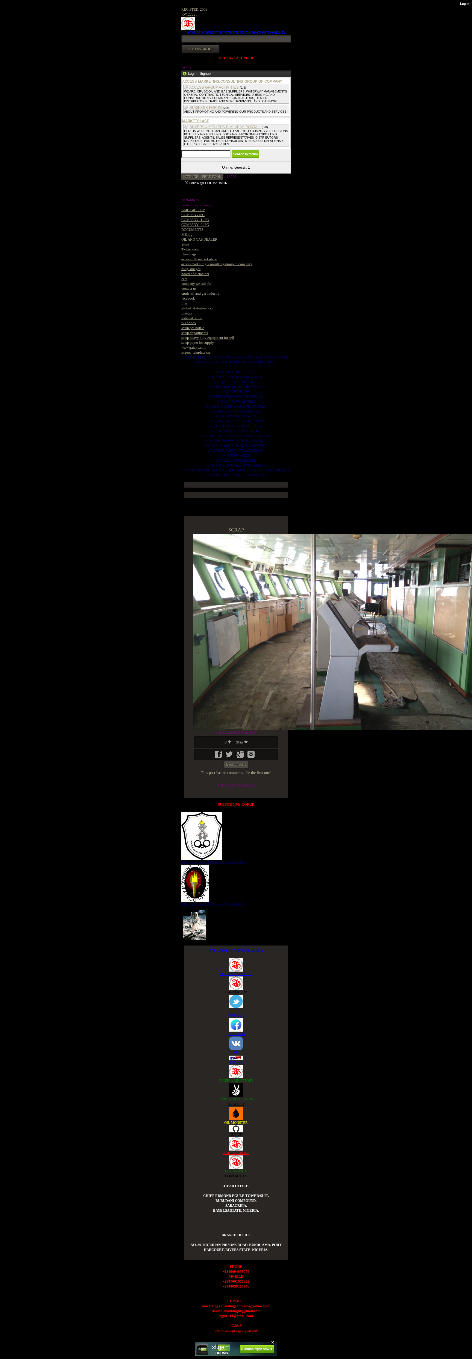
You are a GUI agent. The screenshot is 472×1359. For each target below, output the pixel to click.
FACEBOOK (236, 1034)
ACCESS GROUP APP (236, 974)
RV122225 (189, 14)
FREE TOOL (211, 177)
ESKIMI (236, 1062)
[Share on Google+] (241, 756)
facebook (188, 298)
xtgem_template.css (196, 352)
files (184, 303)
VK (236, 1052)
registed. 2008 (191, 318)
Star (240, 742)
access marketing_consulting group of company (216, 264)
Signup (205, 73)
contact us (188, 288)
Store (185, 244)
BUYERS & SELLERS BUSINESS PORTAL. (225, 127)
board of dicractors (195, 274)
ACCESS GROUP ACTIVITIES (214, 87)
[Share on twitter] (230, 756)
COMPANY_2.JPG (195, 225)
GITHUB (236, 1135)
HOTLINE (190, 177)
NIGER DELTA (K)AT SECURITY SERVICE (214, 862)
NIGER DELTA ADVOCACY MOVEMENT (213, 904)
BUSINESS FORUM (206, 108)
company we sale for (196, 284)
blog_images (190, 269)
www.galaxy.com (193, 347)
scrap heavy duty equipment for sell (207, 338)
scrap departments (194, 333)
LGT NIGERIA (236, 1171)
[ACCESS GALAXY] (194, 923)
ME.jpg (187, 234)
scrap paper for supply (197, 343)
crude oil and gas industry (200, 293)
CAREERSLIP (236, 992)
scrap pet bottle (192, 328)
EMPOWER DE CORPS (236, 1099)
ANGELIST (236, 1104)
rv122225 (188, 323)
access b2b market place (199, 259)
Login (192, 73)
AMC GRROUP (193, 210)
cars (184, 279)
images (186, 313)
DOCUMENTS (192, 230)
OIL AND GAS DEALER (199, 239)
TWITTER (236, 1015)
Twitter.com (190, 249)
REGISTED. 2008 (194, 9)
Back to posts (236, 764)
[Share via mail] (251, 756)
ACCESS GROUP (236, 1153)
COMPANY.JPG (193, 215)
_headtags (188, 254)
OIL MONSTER (236, 1123)
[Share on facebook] (219, 756)
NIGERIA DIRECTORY (236, 1081)
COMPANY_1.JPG (195, 220)
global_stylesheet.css (197, 308)
